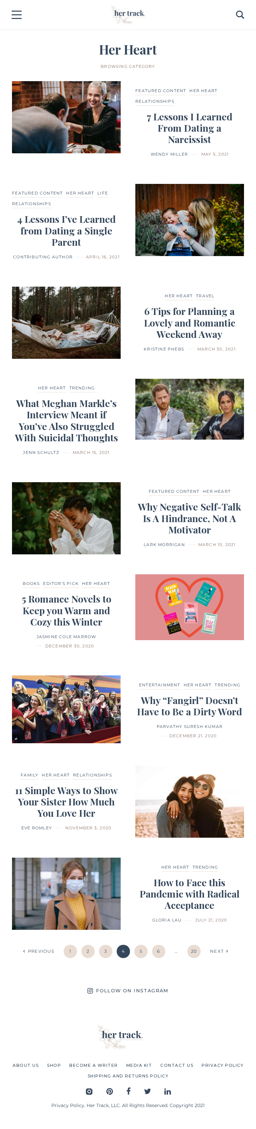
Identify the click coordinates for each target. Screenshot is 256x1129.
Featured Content (160, 90)
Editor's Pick (61, 583)
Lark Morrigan (164, 544)
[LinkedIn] (167, 1091)
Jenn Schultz (41, 452)
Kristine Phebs (164, 349)
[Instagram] (89, 1091)
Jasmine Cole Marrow (66, 636)
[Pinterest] (109, 1091)
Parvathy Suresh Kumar (190, 726)
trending (82, 387)
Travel (205, 295)
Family (29, 775)
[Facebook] (128, 1091)
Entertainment (159, 684)
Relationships (154, 101)
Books (31, 583)
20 (194, 951)
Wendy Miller (169, 154)
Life (102, 193)
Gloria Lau (167, 919)
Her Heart (203, 90)
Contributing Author (43, 256)
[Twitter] (147, 1091)
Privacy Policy (67, 1105)
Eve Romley (36, 827)
